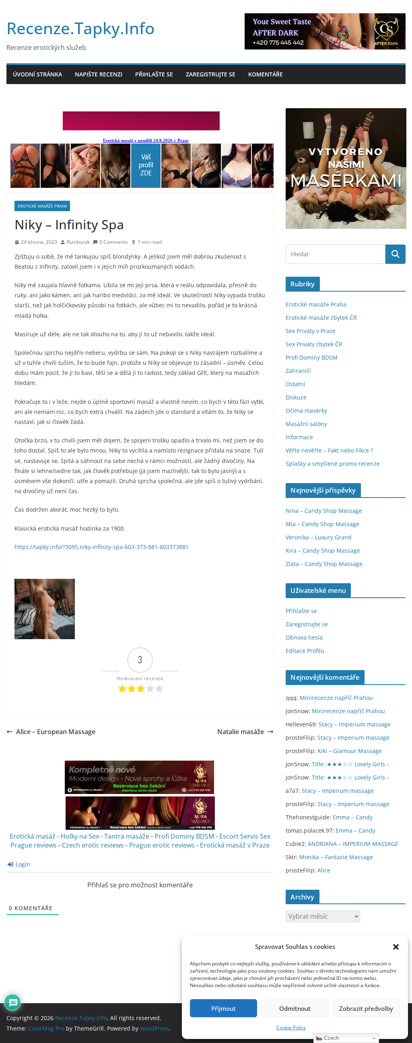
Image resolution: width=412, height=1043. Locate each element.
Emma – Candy (353, 817)
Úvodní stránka (37, 74)
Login (22, 864)
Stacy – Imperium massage (355, 724)
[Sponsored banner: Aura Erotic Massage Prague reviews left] (139, 792)
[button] (396, 947)
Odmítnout (295, 1008)
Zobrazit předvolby (366, 1008)
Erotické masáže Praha (42, 206)
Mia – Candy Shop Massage (322, 524)
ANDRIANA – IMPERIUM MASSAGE (353, 844)
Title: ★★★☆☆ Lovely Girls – (350, 764)
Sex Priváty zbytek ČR (314, 344)
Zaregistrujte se (210, 74)
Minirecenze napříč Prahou (336, 698)
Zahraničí (298, 370)
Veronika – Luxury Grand (319, 537)
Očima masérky (306, 410)
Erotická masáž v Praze (235, 845)
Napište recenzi (98, 74)
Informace (299, 437)
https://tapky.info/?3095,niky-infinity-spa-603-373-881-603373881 (101, 547)
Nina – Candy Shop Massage (324, 510)
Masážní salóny (306, 424)
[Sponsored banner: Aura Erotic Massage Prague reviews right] (140, 827)
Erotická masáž (33, 836)
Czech (330, 1038)
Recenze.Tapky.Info (80, 28)
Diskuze (296, 397)
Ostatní (295, 384)
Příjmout (223, 1008)
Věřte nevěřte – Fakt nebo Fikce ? (329, 450)
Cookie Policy (291, 1027)
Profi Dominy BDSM (184, 836)
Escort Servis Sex (244, 836)
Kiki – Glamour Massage (349, 751)
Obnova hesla (304, 637)
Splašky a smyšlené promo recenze (333, 463)
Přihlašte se (154, 74)
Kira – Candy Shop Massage (323, 550)
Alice (323, 870)
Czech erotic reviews (93, 845)
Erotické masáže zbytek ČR (321, 317)
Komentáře (265, 74)
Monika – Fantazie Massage (336, 857)
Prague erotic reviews (162, 845)
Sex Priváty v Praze (311, 331)
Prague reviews (33, 845)
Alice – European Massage (55, 731)
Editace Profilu (305, 650)
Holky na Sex (80, 836)
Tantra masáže (126, 836)
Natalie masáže (240, 731)
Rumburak (78, 242)
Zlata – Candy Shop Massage (324, 564)
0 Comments (113, 242)
